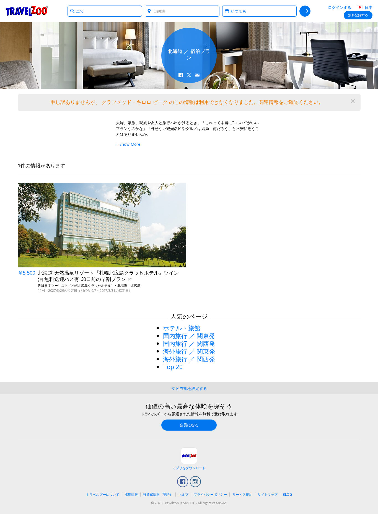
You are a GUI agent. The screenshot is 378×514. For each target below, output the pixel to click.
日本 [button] (368, 7)
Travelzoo (27, 11)
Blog (287, 494)
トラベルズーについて (102, 494)
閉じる (353, 101)
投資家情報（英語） (158, 494)
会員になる (189, 425)
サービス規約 (242, 494)
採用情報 (131, 494)
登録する (358, 15)
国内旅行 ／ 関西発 (189, 343)
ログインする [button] (339, 7)
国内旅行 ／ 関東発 (189, 335)
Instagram (195, 481)
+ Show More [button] (128, 144)
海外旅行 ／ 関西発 (189, 359)
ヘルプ (183, 494)
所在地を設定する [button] (191, 388)
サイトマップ (268, 494)
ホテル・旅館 (181, 328)
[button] (180, 75)
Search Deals (304, 11)
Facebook (182, 481)
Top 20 (173, 366)
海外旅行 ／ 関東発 (189, 351)
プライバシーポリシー (210, 494)
